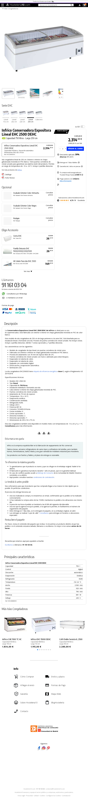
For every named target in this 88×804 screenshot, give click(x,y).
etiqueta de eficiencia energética (45, 371)
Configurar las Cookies (53, 796)
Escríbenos (9, 545)
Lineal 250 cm (30, 120)
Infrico (19, 170)
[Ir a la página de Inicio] (18, 5)
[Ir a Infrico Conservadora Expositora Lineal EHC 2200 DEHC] (22, 117)
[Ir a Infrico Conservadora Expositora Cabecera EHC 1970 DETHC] (38, 117)
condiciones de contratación (43, 477)
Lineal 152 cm (6, 120)
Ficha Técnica (10, 178)
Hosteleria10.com (29, 789)
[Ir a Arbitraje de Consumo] (45, 732)
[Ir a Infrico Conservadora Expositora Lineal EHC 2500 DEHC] (30, 117)
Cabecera (38, 119)
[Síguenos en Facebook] (39, 750)
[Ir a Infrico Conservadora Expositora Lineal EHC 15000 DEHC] (5, 117)
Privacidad (29, 796)
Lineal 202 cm (14, 120)
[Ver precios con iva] (82, 126)
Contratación (66, 796)
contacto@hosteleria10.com (55, 789)
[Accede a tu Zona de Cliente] (79, 5)
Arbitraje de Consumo (45, 473)
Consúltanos (44, 513)
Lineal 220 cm (22, 120)
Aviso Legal (21, 796)
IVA (77, 127)
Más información (66, 181)
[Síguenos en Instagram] (43, 750)
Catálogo (8, 174)
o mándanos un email (14, 298)
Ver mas (27, 271)
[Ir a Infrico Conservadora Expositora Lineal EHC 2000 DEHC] (14, 117)
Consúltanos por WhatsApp (16, 294)
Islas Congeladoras (11, 9)
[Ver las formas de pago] (19, 313)
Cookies (42, 796)
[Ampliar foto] (44, 86)
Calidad (36, 796)
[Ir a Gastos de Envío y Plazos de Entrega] (66, 133)
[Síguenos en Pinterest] (48, 750)
